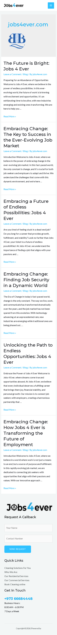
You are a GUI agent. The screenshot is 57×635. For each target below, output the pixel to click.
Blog (25, 74)
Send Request (18, 549)
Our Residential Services (16, 576)
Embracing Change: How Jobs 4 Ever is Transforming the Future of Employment (26, 433)
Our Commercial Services (16, 580)
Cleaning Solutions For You (17, 568)
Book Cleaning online (14, 584)
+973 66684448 (18, 598)
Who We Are (10, 572)
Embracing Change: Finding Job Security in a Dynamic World (26, 279)
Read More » (10, 116)
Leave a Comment (12, 74)
